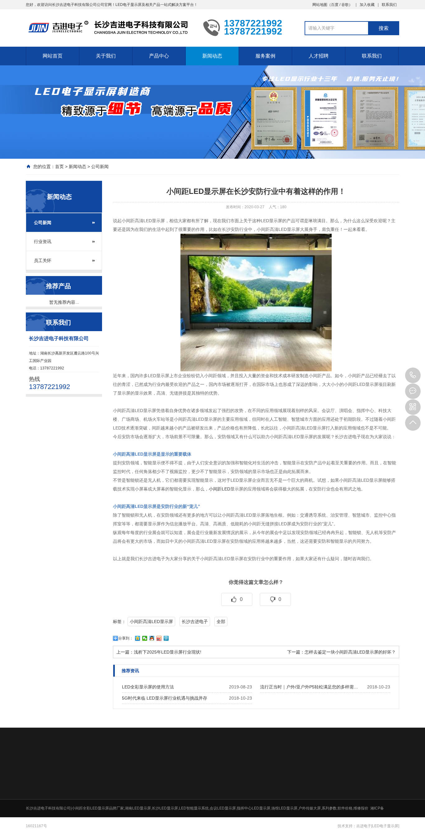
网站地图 (319, 4)
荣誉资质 (154, 796)
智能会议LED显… (294, 788)
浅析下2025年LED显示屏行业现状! (167, 652)
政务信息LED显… (294, 796)
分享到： (125, 638)
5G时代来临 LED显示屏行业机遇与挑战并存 (164, 698)
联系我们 (389, 4)
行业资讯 (42, 241)
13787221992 (413, 375)
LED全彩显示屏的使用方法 (148, 686)
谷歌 (345, 4)
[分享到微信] (144, 638)
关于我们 (106, 56)
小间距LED (219, 488)
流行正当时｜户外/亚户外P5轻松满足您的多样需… (309, 686)
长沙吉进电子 (195, 621)
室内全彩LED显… (206, 788)
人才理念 (330, 788)
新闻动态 (212, 56)
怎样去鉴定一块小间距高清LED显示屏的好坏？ (350, 652)
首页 (59, 166)
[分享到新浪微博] (159, 638)
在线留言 (374, 788)
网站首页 (53, 56)
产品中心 (159, 56)
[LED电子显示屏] (385, 826)
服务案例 (265, 56)
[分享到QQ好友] (152, 638)
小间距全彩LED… (206, 796)
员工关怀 (42, 260)
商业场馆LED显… (294, 804)
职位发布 (330, 796)
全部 (221, 621)
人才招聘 (319, 56)
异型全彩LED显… (206, 812)
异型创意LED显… (294, 820)
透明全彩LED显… (206, 820)
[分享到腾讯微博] (166, 638)
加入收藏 (367, 4)
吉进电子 (363, 826)
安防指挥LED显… (294, 812)
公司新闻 (100, 166)
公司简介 (154, 788)
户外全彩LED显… (206, 804)
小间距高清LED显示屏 (151, 621)
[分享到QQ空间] (137, 638)
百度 (335, 4)
